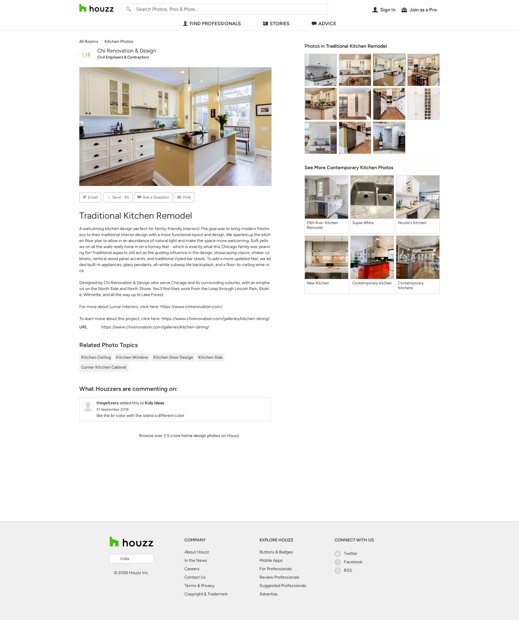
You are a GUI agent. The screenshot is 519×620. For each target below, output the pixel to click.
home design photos (200, 435)
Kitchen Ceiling (96, 357)
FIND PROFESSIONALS (215, 23)
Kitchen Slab (210, 357)
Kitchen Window (132, 357)
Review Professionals (279, 577)
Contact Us (195, 577)
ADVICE (327, 23)
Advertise (269, 594)
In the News (195, 560)
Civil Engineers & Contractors (123, 57)
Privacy (207, 585)
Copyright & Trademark (206, 594)
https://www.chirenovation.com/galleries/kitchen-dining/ (215, 318)
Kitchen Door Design (173, 357)
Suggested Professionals (283, 585)
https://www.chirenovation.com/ (191, 306)
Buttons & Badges (276, 552)
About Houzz (196, 552)
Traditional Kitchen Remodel (356, 46)
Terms (190, 585)
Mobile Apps (271, 560)
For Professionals (276, 568)
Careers (191, 568)
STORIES (280, 23)
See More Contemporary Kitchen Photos (349, 167)
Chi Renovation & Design (126, 50)
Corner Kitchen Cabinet (104, 367)
